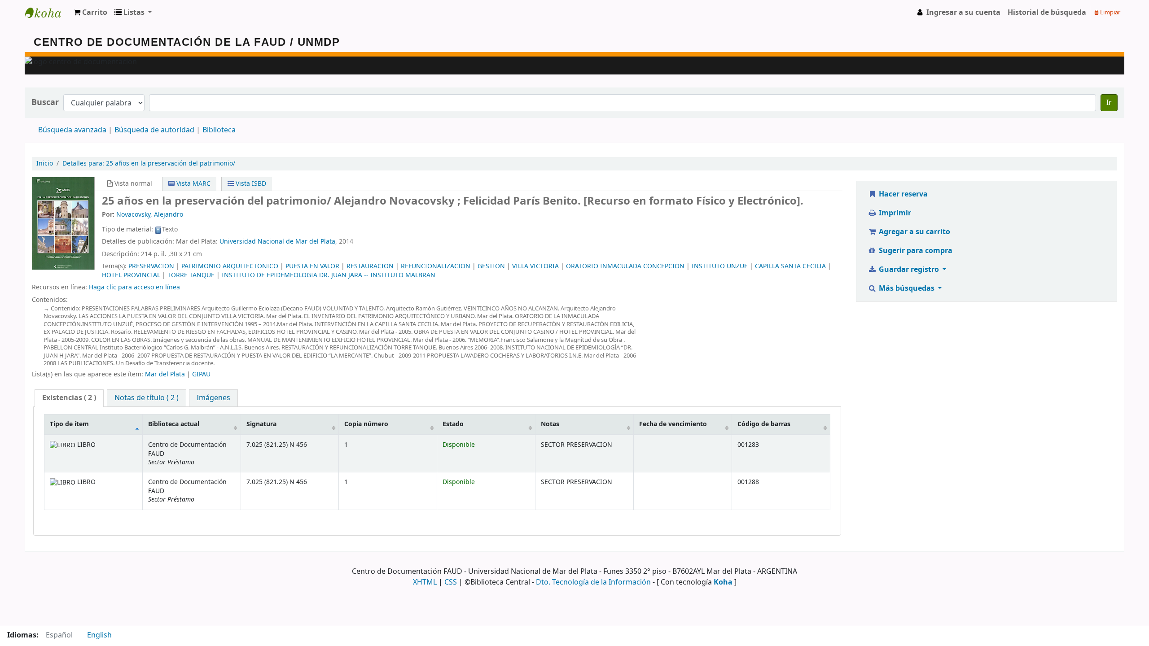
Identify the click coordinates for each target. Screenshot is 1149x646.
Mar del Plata (165, 374)
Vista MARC (193, 183)
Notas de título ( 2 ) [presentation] (146, 398)
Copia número (366, 424)
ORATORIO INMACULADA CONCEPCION (625, 266)
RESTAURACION (370, 266)
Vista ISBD (250, 183)
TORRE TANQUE (191, 275)
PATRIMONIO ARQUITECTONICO (229, 266)
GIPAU (201, 374)
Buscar (45, 102)
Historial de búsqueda (1047, 12)
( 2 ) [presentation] (69, 398)
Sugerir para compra (914, 250)
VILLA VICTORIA (535, 266)
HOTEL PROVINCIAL (131, 275)
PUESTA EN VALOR (312, 266)
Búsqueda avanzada (72, 130)
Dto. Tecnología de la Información (593, 582)
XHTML (425, 582)
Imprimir (894, 213)
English (99, 635)
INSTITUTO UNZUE (720, 266)
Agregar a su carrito (913, 232)
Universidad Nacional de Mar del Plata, (278, 241)
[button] (90, 13)
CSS (450, 582)
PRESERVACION (151, 266)
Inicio (44, 163)
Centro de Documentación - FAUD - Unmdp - (47, 13)
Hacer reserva (902, 194)
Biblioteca (219, 130)
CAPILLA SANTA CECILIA (790, 266)
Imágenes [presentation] (213, 398)
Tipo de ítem (69, 424)
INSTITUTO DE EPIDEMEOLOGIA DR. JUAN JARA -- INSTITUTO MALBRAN (328, 275)
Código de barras (763, 424)
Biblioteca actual (173, 424)
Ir (1109, 102)
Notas (550, 424)
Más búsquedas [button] (906, 288)
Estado (453, 424)
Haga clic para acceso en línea (134, 287)
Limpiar (1109, 12)
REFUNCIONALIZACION (435, 266)
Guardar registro (909, 269)
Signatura (261, 424)
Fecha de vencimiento (673, 424)
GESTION (491, 266)
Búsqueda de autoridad (154, 130)
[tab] (69, 398)
